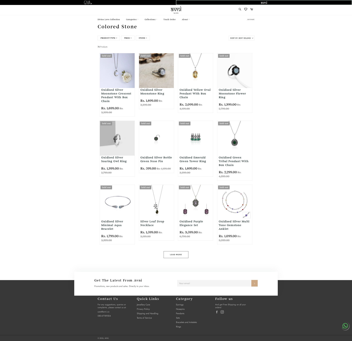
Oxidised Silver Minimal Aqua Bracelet (112, 225)
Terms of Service (144, 317)
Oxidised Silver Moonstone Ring (152, 91)
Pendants (180, 313)
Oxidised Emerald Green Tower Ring (193, 159)
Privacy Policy (143, 309)
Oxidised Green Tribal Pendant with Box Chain (234, 161)
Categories (131, 19)
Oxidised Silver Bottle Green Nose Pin (156, 159)
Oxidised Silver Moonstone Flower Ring (232, 93)
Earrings (179, 304)
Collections (150, 19)
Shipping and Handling (147, 313)
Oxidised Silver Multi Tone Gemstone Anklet (234, 225)
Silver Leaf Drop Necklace (152, 223)
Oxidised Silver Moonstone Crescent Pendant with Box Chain (116, 95)
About (185, 19)
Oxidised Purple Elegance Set (191, 223)
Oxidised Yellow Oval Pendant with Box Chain (195, 93)
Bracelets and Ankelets (186, 322)
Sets (178, 317)
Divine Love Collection (109, 19)
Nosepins (180, 309)
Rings (178, 326)
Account (250, 19)
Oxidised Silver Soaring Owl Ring (114, 159)
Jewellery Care (143, 304)
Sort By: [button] (240, 38)
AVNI (106, 338)
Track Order (169, 19)
